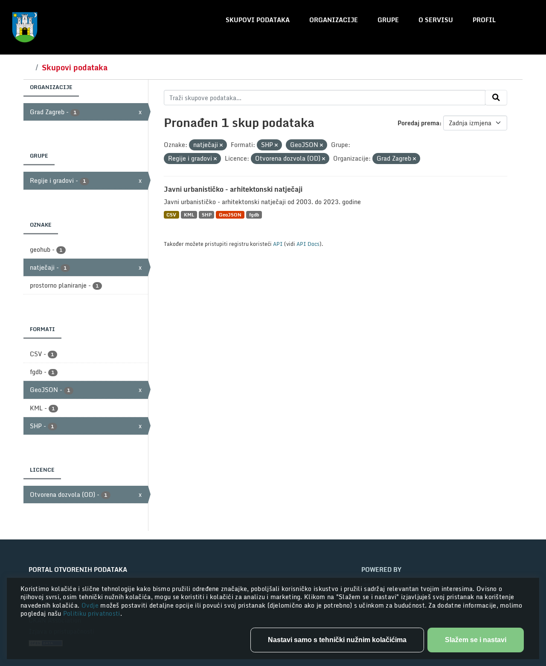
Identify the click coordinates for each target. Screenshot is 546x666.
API (278, 243)
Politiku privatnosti (91, 613)
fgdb (254, 214)
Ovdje (91, 605)
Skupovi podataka (258, 20)
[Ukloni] (221, 145)
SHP (207, 214)
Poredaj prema (418, 123)
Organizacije (333, 20)
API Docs (307, 243)
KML (189, 214)
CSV (171, 214)
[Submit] (496, 97)
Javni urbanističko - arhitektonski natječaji (233, 189)
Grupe (388, 20)
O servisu (435, 20)
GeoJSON (230, 214)
